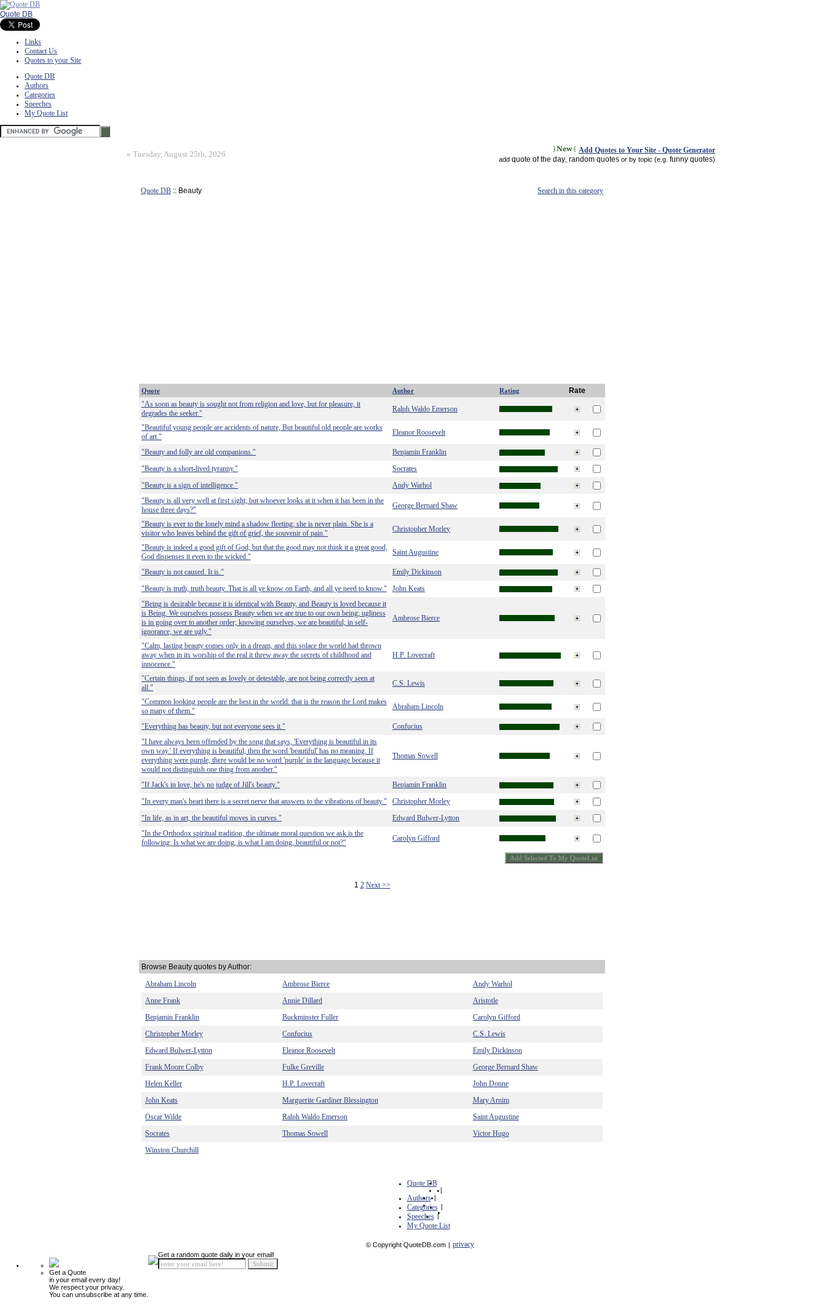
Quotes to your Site (53, 60)
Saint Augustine (415, 552)
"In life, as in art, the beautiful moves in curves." (211, 818)
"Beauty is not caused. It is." (182, 572)
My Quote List (46, 113)
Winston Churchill (172, 1150)
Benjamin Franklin (419, 452)
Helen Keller (163, 1083)
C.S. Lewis (408, 683)
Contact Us (41, 51)
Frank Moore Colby (174, 1067)
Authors (37, 85)
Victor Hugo (491, 1133)
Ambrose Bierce (416, 618)
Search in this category (570, 190)
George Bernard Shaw (425, 505)
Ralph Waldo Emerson (425, 409)
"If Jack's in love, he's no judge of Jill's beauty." (210, 784)
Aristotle (485, 1000)
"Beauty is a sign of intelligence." (189, 485)
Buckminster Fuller (310, 1017)
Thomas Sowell (415, 756)
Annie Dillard (302, 1000)
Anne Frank (162, 1000)
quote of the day (538, 159)
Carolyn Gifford (416, 838)
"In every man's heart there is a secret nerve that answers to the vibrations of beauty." (264, 801)
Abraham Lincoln (417, 706)
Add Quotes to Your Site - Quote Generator (647, 150)
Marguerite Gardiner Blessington (330, 1100)
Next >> (378, 885)
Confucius (407, 726)
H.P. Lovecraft (413, 655)
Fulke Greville (303, 1067)
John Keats (408, 588)
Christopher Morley (421, 529)
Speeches (38, 104)
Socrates (404, 468)
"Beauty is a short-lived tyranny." (189, 468)
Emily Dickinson (417, 572)
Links (33, 42)
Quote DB (16, 14)
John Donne (491, 1083)
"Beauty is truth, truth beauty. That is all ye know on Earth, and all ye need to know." (264, 588)
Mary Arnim (491, 1100)
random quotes (594, 159)
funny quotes (691, 159)
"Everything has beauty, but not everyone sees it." (213, 726)
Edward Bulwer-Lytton (425, 818)
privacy (463, 1244)
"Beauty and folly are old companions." (198, 452)
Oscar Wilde (163, 1117)
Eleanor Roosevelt (418, 432)
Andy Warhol (412, 485)
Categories (40, 94)
